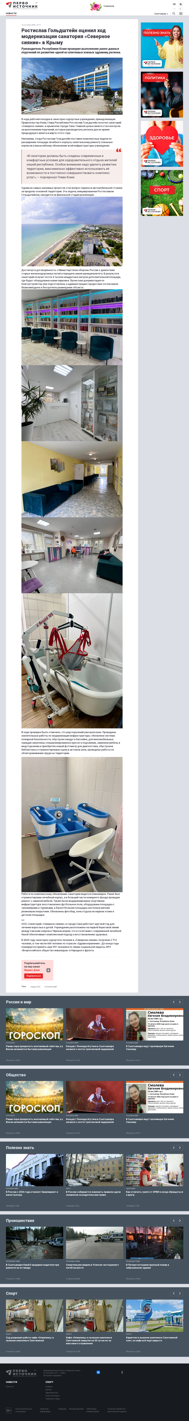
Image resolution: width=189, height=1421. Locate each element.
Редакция (62, 1409)
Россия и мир (51, 987)
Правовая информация (45, 1410)
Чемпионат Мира (53, 1399)
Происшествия (20, 1220)
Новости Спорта (52, 1396)
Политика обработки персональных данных (117, 1410)
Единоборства (52, 1393)
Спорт (11, 1293)
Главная (49, 1387)
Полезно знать (20, 1147)
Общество (35, 987)
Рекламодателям (76, 1409)
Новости (11, 1382)
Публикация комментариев (92, 1410)
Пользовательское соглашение (23, 1410)
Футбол (49, 1390)
